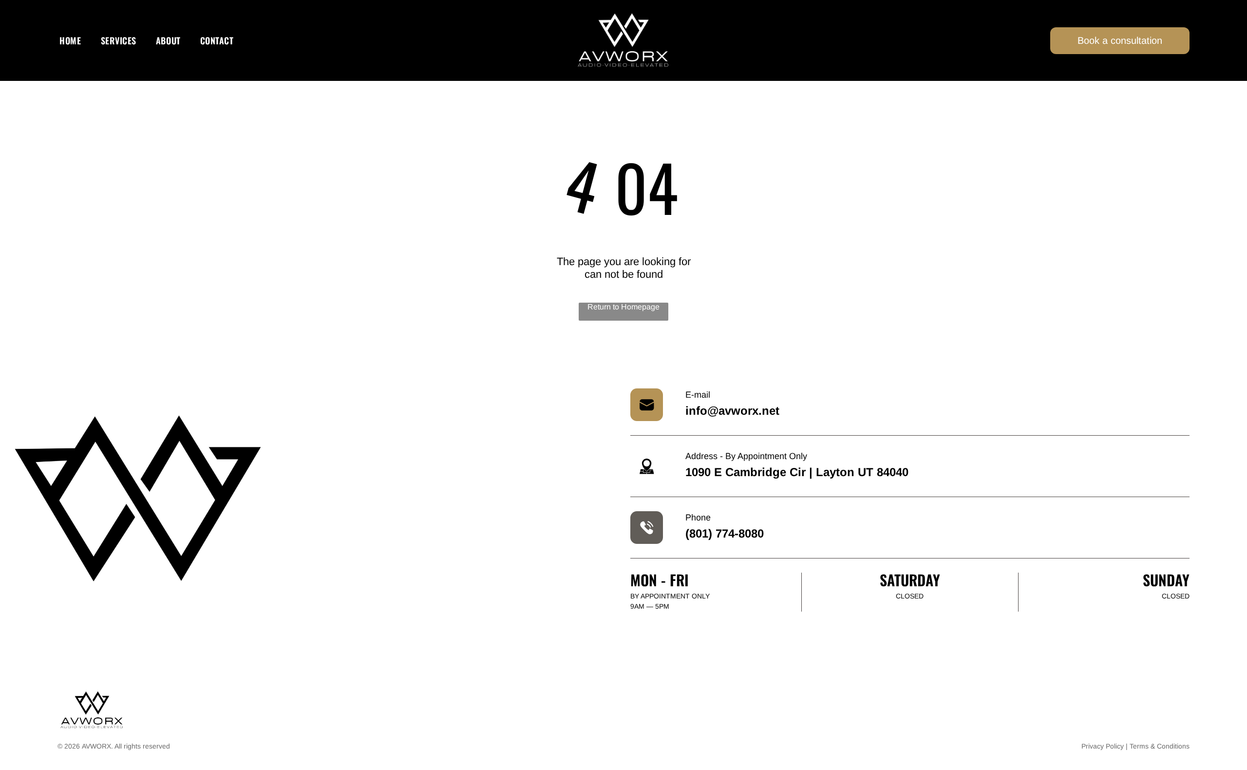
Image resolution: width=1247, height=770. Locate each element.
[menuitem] (70, 41)
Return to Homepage (623, 307)
